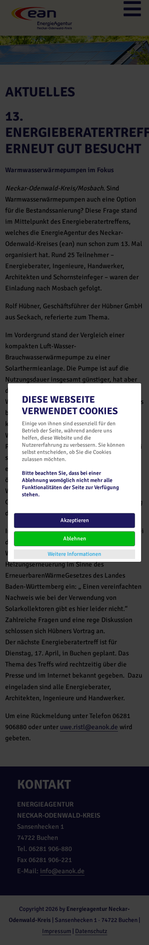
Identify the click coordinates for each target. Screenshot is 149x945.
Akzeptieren (74, 520)
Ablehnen (74, 538)
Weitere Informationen (74, 554)
